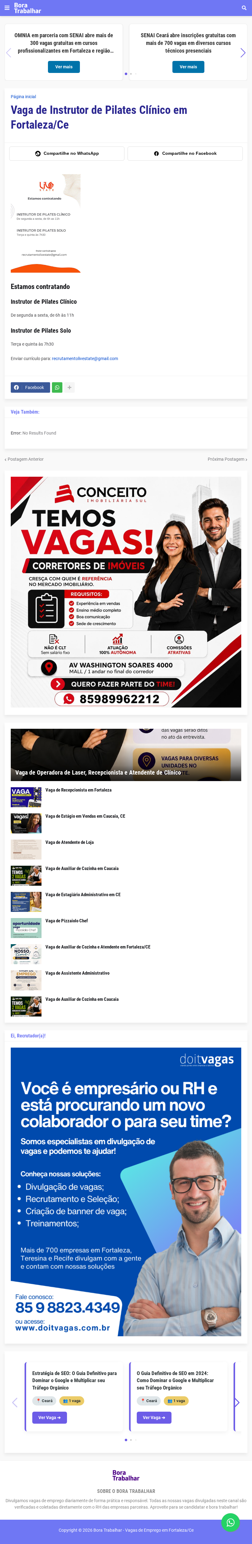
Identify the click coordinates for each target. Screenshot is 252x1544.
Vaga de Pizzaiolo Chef (66, 921)
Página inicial (23, 96)
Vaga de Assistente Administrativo (77, 973)
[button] (7, 8)
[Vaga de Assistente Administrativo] (26, 980)
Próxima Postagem (226, 459)
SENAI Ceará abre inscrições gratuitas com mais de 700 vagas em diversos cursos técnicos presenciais (188, 43)
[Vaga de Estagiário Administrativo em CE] (26, 902)
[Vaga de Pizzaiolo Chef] (26, 928)
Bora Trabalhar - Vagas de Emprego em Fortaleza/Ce (143, 1530)
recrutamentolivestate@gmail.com (85, 358)
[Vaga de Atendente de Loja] (26, 850)
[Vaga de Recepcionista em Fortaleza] (26, 797)
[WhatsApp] (57, 387)
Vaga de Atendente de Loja (69, 842)
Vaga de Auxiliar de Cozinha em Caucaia (82, 868)
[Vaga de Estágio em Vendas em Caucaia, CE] (26, 823)
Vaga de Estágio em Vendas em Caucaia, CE (85, 816)
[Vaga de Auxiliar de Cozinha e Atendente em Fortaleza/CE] (26, 954)
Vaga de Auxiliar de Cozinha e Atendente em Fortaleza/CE (97, 947)
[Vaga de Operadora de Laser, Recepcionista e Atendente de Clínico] (126, 755)
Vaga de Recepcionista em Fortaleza (78, 790)
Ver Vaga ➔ (49, 1417)
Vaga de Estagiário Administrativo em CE (82, 894)
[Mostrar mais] (69, 387)
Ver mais (64, 66)
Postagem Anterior (26, 459)
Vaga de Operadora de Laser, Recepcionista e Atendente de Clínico (98, 772)
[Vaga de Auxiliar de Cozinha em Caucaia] (26, 876)
